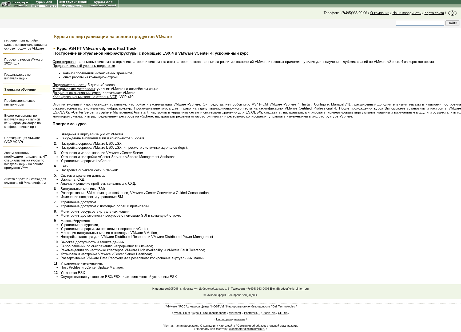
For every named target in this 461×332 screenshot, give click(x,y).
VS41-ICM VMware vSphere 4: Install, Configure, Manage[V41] (302, 104)
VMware (171, 306)
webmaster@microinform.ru (247, 328)
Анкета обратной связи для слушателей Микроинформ (25, 181)
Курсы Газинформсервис (209, 312)
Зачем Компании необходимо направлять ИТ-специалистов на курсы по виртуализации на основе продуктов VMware (26, 160)
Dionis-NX (269, 312)
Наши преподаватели (230, 319)
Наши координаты (406, 13)
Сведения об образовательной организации (267, 325)
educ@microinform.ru (295, 288)
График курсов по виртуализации (17, 76)
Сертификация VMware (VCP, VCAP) (22, 140)
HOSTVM (217, 306)
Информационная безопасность (248, 306)
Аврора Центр (199, 306)
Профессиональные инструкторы (19, 102)
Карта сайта (434, 13)
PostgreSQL (252, 312)
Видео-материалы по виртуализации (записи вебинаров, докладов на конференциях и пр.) (22, 121)
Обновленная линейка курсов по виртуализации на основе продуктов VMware (25, 44)
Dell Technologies (283, 306)
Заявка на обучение (20, 89)
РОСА (183, 306)
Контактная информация (181, 325)
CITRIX (283, 312)
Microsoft (235, 312)
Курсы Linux (182, 312)
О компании (379, 13)
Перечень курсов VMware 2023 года (23, 61)
